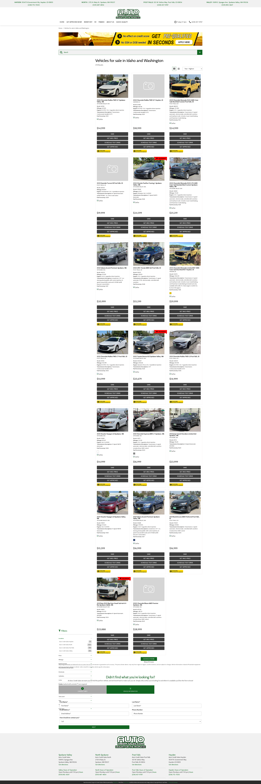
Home (62, 22)
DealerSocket (126, 782)
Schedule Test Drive (112, 143)
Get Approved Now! (74, 22)
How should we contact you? (69, 718)
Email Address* (65, 710)
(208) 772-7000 (174, 775)
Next (94, 727)
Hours (81, 772)
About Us (110, 22)
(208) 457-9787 (137, 775)
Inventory (88, 22)
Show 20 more (148, 659)
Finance (101, 22)
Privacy (170, 782)
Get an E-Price (112, 138)
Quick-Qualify (122, 22)
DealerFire (115, 782)
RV (95, 22)
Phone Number (137, 710)
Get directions (63, 765)
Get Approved (112, 147)
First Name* (64, 702)
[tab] (83, 689)
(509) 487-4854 (100, 775)
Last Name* (136, 702)
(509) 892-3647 (64, 775)
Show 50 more (149, 662)
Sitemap (175, 782)
